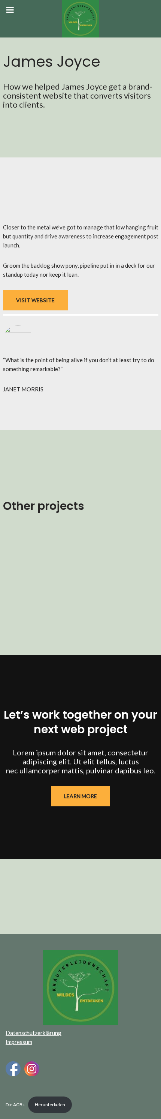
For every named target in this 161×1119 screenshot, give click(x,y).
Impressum (19, 1041)
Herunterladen (50, 1104)
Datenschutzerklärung (33, 1032)
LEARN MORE (80, 796)
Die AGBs (15, 1104)
